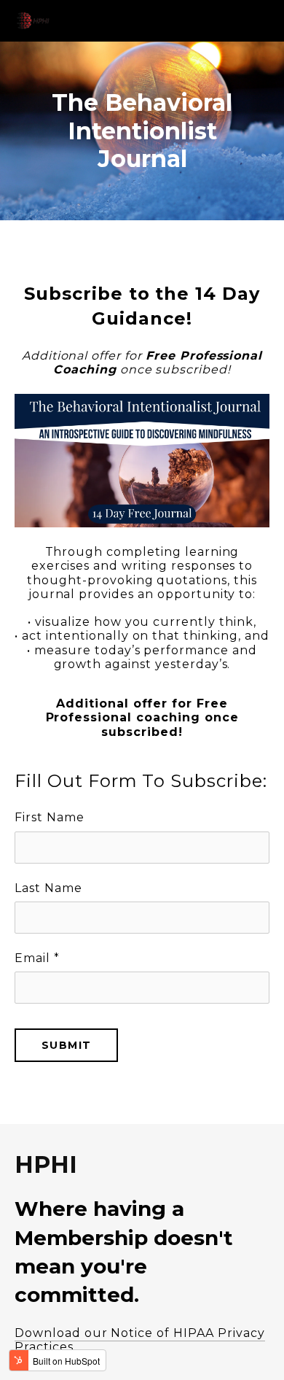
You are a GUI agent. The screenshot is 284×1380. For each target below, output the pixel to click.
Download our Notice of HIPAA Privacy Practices (140, 1340)
